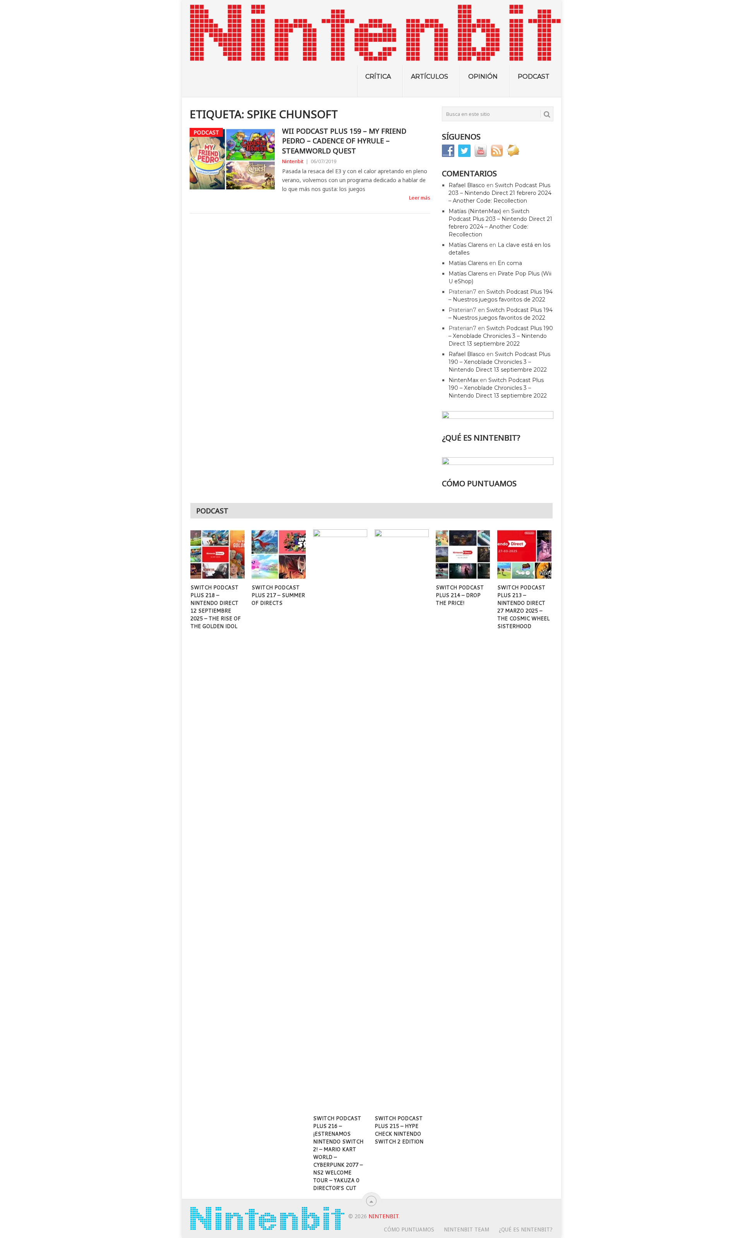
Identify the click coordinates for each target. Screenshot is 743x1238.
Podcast (534, 76)
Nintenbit (292, 161)
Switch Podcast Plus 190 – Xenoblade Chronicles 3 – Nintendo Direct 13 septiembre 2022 (501, 336)
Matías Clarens (468, 244)
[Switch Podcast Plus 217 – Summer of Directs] (279, 554)
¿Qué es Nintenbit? (526, 1229)
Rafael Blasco (467, 185)
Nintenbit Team (466, 1229)
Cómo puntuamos (409, 1229)
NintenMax (463, 380)
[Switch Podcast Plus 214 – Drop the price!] (463, 554)
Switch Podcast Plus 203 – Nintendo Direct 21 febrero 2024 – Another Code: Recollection (500, 193)
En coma (510, 263)
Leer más (419, 197)
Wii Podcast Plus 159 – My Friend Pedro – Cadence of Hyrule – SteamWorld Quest (344, 140)
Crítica (378, 76)
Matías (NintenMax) (475, 211)
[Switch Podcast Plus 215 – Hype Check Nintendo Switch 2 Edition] (402, 820)
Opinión (483, 76)
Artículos (429, 76)
